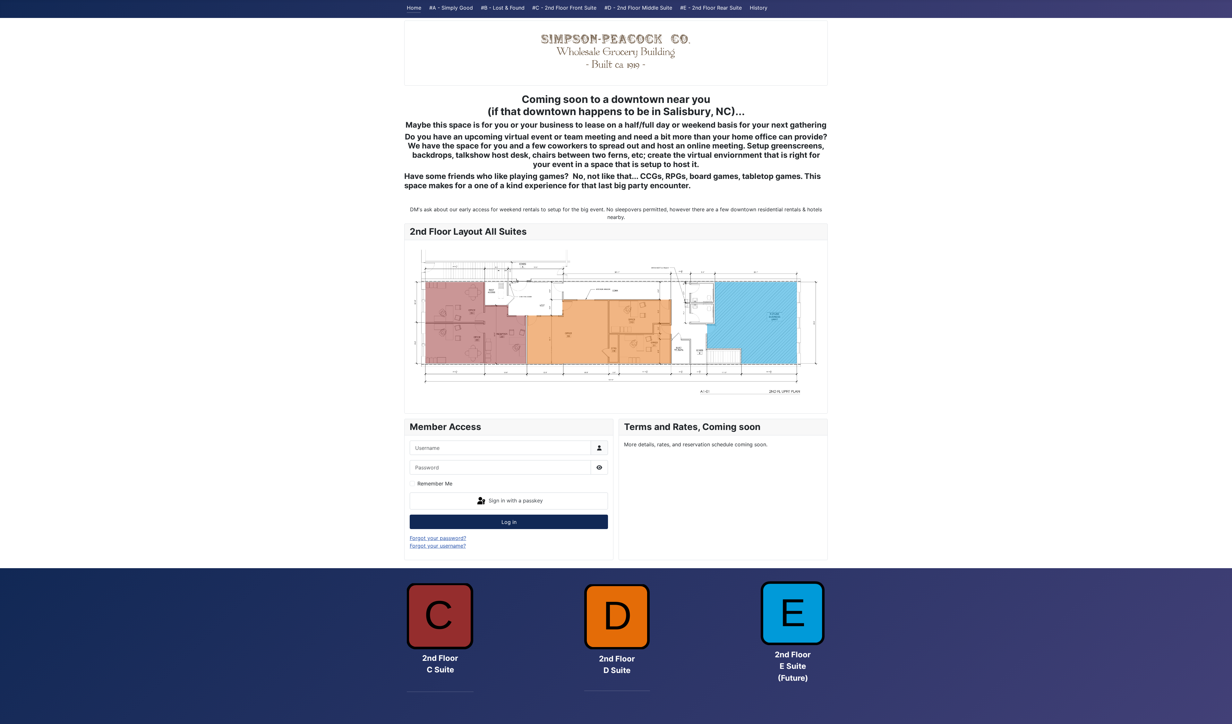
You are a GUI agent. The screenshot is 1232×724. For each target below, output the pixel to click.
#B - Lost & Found (503, 7)
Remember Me (434, 483)
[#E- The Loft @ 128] (792, 613)
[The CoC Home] (616, 50)
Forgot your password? (438, 538)
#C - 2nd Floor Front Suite (564, 7)
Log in (509, 522)
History (758, 7)
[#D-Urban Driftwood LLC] (617, 616)
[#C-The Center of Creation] (440, 617)
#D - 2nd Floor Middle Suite (638, 7)
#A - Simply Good (451, 7)
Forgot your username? (438, 546)
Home (414, 7)
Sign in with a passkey (515, 500)
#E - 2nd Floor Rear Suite (711, 7)
